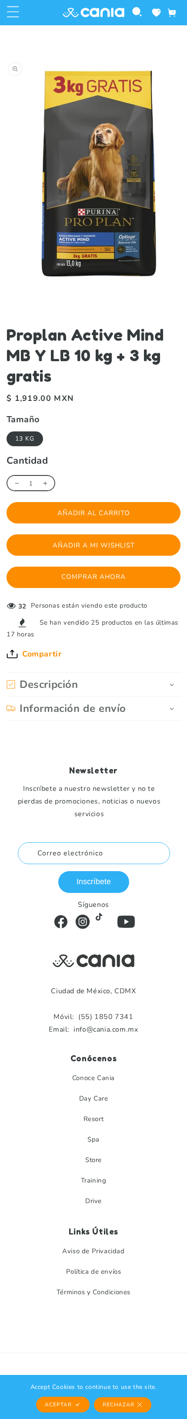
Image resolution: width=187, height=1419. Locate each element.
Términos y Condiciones (93, 1292)
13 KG (24, 438)
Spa (93, 1139)
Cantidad (27, 460)
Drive (93, 1201)
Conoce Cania (93, 1078)
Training (94, 1180)
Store (93, 1160)
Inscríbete (94, 881)
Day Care (93, 1098)
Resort (93, 1119)
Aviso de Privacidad (93, 1251)
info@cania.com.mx (93, 1029)
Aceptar (58, 1404)
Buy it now (94, 577)
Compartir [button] (41, 654)
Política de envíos (93, 1271)
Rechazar (118, 1404)
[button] (13, 12)
